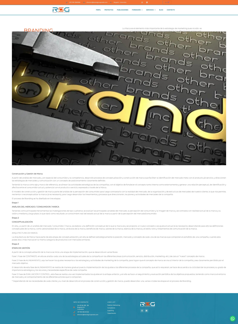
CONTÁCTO (171, 10)
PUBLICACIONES (122, 10)
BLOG (161, 10)
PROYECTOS (108, 10)
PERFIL (98, 10)
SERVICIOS (150, 10)
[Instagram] (142, 2)
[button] (232, 318)
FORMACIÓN (136, 10)
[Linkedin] (147, 2)
